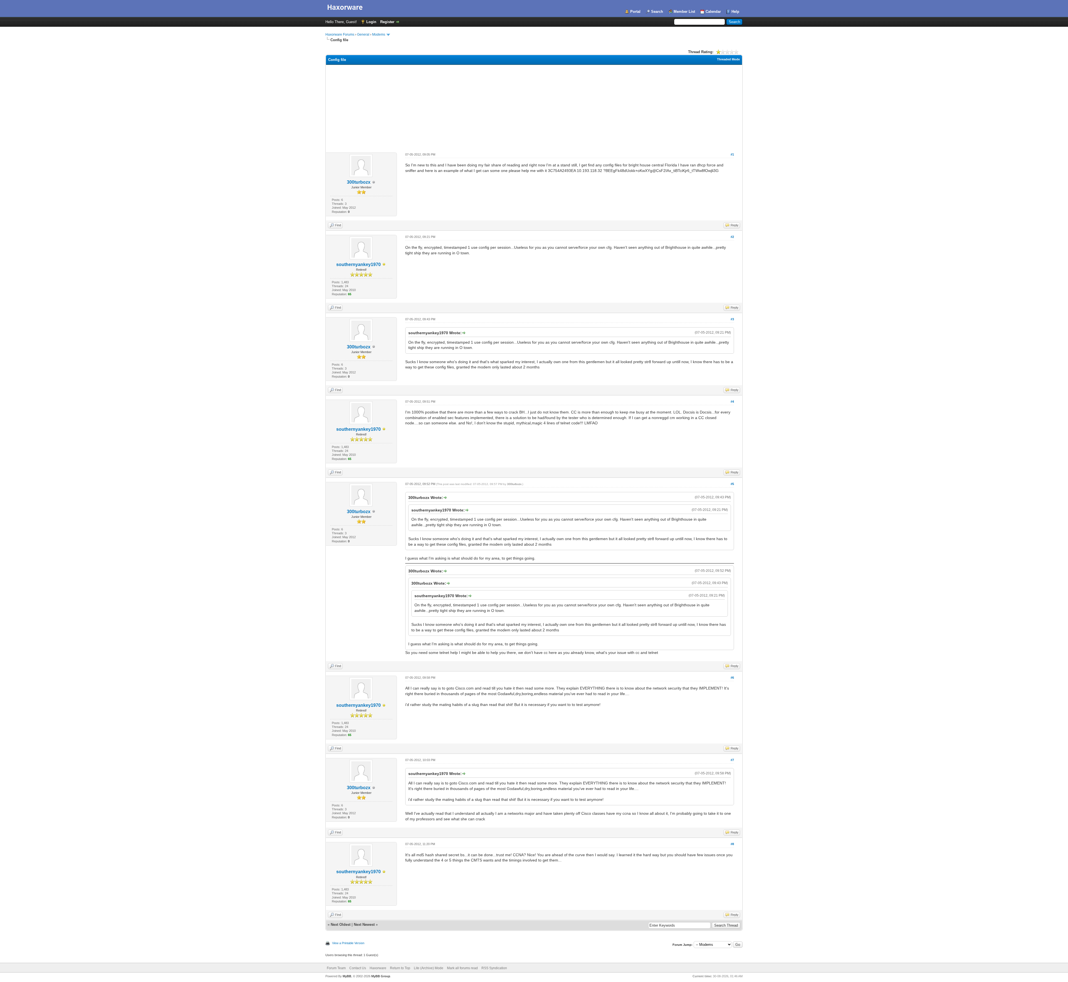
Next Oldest (340, 924)
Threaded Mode (728, 59)
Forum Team (336, 968)
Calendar (713, 11)
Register (387, 22)
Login (371, 22)
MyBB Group (380, 976)
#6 (732, 677)
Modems (378, 34)
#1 (732, 154)
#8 (732, 844)
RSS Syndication (494, 968)
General (363, 34)
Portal (635, 11)
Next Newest (364, 924)
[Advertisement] (534, 107)
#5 (732, 484)
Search (657, 11)
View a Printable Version (348, 943)
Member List (684, 11)
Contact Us (357, 968)
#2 (732, 236)
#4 (732, 401)
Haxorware (378, 968)
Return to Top (400, 968)
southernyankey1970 (358, 264)
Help (735, 11)
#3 (732, 319)
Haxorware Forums (339, 34)
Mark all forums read (462, 968)
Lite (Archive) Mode (428, 968)
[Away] (384, 265)
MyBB (347, 976)
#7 (732, 760)
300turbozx (358, 182)
